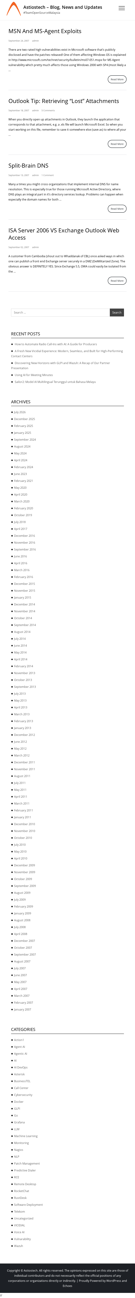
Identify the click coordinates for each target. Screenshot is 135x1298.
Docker (19, 1102)
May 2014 (20, 652)
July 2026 (20, 412)
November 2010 (24, 831)
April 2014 (20, 659)
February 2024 (23, 467)
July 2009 (20, 900)
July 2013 (20, 694)
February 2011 (23, 810)
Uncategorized (23, 1218)
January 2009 (22, 913)
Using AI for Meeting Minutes (34, 375)
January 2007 (22, 1009)
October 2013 (23, 680)
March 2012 (22, 755)
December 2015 (24, 584)
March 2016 (22, 570)
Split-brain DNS (28, 165)
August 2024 (22, 446)
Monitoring (21, 1143)
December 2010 (24, 824)
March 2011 (22, 803)
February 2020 (23, 508)
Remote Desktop (25, 1184)
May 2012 (20, 748)
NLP (16, 1157)
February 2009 (23, 906)
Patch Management (27, 1163)
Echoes (67, 1286)
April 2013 (20, 707)
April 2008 (20, 934)
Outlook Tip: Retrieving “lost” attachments (63, 101)
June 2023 (20, 474)
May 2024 (20, 453)
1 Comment (47, 175)
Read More (117, 79)
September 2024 (25, 440)
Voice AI (19, 1232)
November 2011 (24, 769)
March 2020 (22, 501)
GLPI (17, 1109)
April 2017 (20, 529)
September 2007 (25, 954)
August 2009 (22, 893)
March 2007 (22, 996)
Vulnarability (22, 1239)
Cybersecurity (23, 1095)
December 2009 (24, 865)
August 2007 (22, 961)
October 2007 (23, 948)
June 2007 (20, 975)
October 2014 (23, 618)
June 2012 (20, 742)
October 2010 (23, 838)
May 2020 (20, 488)
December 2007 (24, 941)
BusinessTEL (22, 1081)
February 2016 (23, 577)
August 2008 (22, 920)
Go (16, 1115)
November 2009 (24, 872)
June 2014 (20, 646)
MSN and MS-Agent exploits (44, 31)
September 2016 (25, 549)
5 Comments (48, 110)
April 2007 (20, 989)
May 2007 (20, 982)
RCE (16, 1177)
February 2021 (23, 481)
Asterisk (19, 1074)
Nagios (18, 1150)
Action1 (19, 1040)
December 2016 (24, 536)
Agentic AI (20, 1054)
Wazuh (18, 1246)
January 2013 (22, 728)
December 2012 (24, 735)
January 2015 (22, 597)
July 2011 (20, 783)
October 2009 (23, 879)
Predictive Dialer (25, 1170)
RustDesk (20, 1198)
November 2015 (24, 591)
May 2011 (20, 790)
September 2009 (25, 886)
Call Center (21, 1088)
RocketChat (21, 1191)
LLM (16, 1129)
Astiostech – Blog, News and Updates (62, 7)
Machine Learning (26, 1136)
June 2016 (20, 556)
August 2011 (22, 776)
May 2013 (20, 700)
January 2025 (22, 433)
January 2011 (22, 817)
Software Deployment (28, 1205)
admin (35, 40)
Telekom (19, 1211)
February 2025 (23, 426)
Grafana (19, 1122)
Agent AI (19, 1047)
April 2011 (20, 797)
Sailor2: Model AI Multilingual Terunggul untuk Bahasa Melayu (55, 382)
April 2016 (20, 563)
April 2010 (20, 858)
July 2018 (20, 522)
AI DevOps (21, 1067)
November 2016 (24, 543)
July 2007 (20, 968)
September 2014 (25, 625)
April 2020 (20, 494)
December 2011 (24, 762)
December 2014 (24, 604)
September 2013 (25, 687)
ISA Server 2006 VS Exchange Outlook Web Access (63, 233)
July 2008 (20, 927)
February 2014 (23, 666)
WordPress (113, 1281)
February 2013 (23, 721)
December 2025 (24, 419)
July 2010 (20, 845)
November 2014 (24, 611)
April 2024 (20, 460)
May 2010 (20, 851)
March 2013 (22, 714)
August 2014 (22, 632)
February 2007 (23, 1003)
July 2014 (20, 639)
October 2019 (23, 515)
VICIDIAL (19, 1225)
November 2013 (24, 673)
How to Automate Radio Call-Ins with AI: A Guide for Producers (56, 344)
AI (15, 1060)
